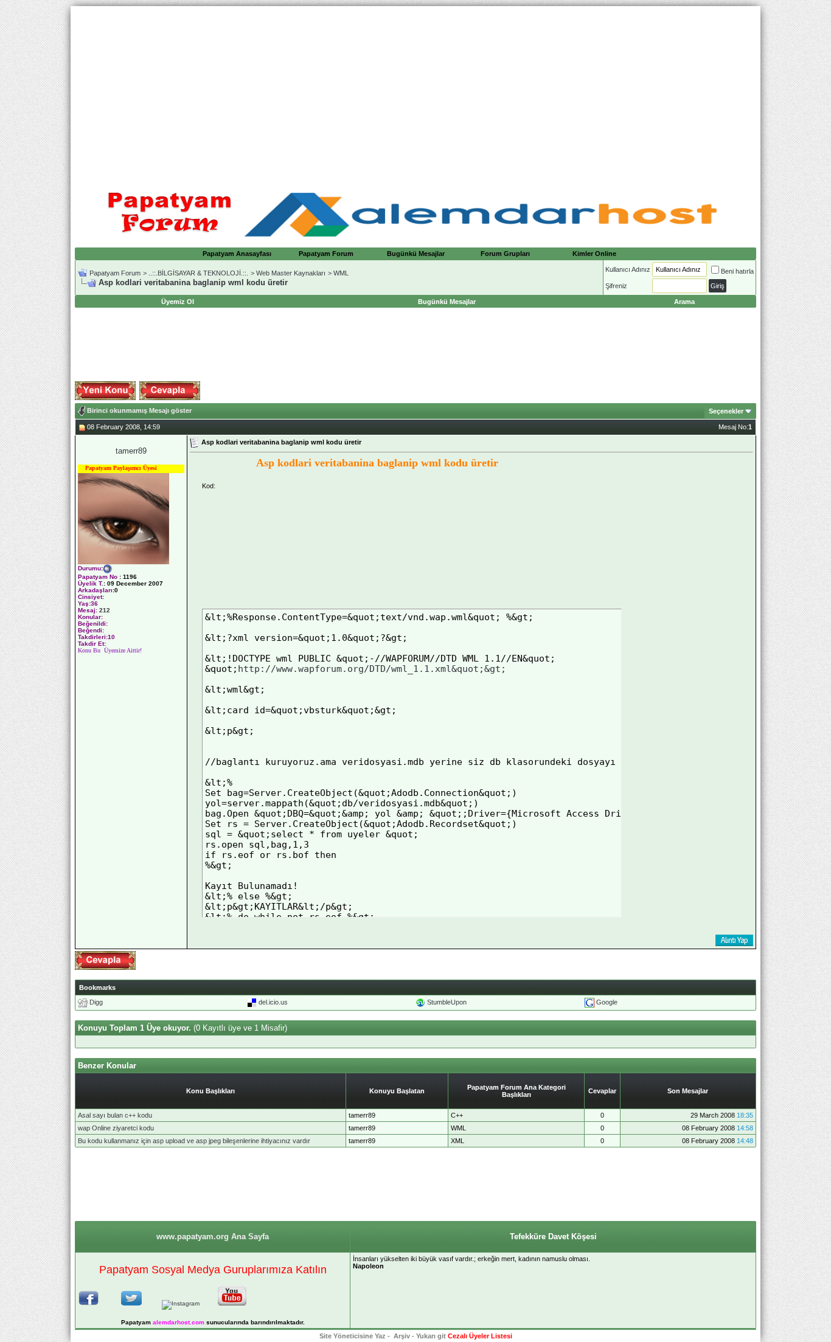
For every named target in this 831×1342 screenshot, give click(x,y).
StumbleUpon (447, 1002)
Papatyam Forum (326, 253)
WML (341, 273)
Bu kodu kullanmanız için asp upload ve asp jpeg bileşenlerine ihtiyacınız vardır (194, 1140)
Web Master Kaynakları (290, 273)
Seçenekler (726, 411)
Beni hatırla (737, 271)
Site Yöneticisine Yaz (352, 1336)
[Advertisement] (415, 91)
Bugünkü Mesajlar (416, 253)
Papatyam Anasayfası (237, 253)
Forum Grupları (505, 253)
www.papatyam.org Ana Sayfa (212, 1236)
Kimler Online (594, 253)
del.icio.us (273, 1002)
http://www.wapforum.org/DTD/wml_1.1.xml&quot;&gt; (372, 668)
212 (104, 610)
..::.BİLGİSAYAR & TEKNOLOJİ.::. (198, 273)
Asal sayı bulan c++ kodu (115, 1115)
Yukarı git (431, 1336)
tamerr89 (131, 450)
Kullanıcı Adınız (627, 269)
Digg (96, 1002)
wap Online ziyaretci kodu (116, 1128)
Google (606, 1002)
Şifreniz (616, 285)
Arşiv (402, 1336)
